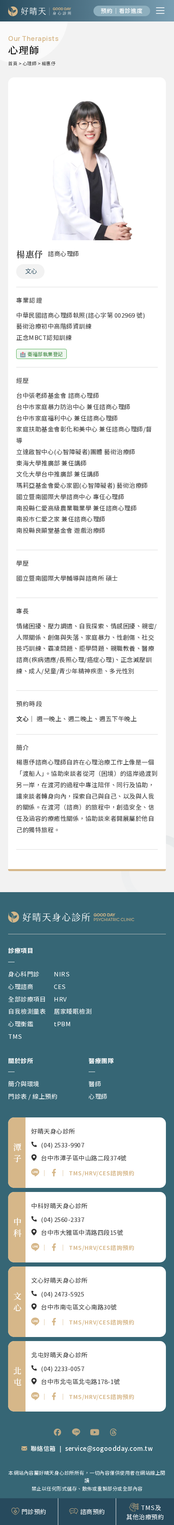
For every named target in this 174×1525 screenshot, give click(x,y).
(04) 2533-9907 (62, 1145)
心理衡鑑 (20, 1023)
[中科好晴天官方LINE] (35, 1247)
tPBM (62, 1023)
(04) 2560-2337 (62, 1219)
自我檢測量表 (27, 1011)
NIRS (62, 974)
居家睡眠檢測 (72, 1011)
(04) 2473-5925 (62, 1294)
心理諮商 (20, 986)
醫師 (95, 1083)
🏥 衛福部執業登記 (41, 353)
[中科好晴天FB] (54, 1247)
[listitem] (57, 1432)
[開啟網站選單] (160, 10)
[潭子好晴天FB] (54, 1172)
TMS (15, 1036)
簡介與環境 (24, 1083)
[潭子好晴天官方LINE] (35, 1172)
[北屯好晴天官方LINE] (35, 1396)
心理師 (30, 63)
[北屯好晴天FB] (54, 1396)
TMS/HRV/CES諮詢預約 (102, 1173)
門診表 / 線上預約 (32, 1096)
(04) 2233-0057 (62, 1368)
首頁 (12, 63)
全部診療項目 (27, 999)
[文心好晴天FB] (54, 1322)
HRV (60, 999)
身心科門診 (24, 974)
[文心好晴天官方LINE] (35, 1322)
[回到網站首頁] (39, 10)
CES (60, 986)
